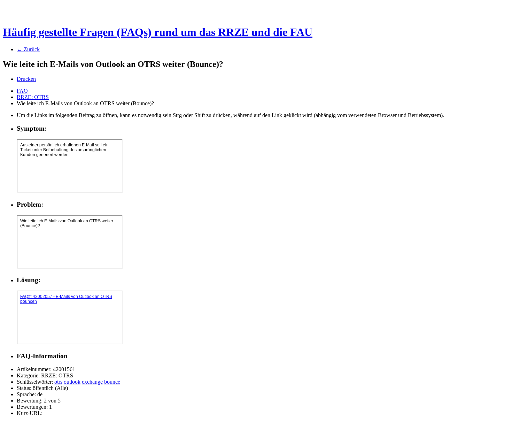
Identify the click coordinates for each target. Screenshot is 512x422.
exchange (92, 382)
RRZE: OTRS (33, 97)
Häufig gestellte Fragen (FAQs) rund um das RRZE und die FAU (157, 32)
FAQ (22, 91)
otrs (58, 382)
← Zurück (28, 49)
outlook (72, 382)
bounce (112, 382)
